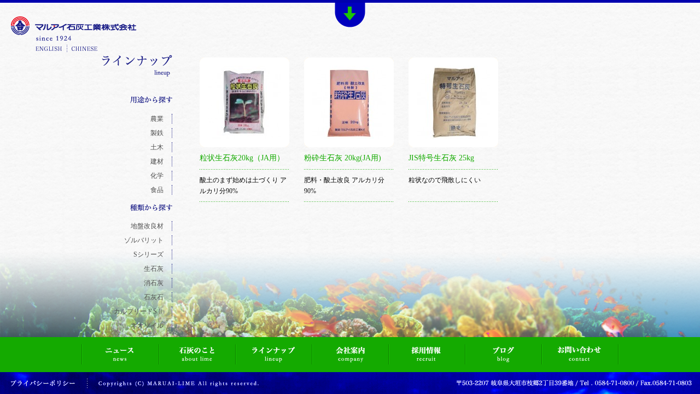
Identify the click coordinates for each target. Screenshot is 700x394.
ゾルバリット (144, 240)
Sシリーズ (148, 254)
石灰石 (154, 297)
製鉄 (157, 133)
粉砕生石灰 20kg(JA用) (342, 158)
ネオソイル (147, 325)
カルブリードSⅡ (139, 311)
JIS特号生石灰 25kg (441, 158)
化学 (157, 175)
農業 (157, 119)
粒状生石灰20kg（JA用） (242, 158)
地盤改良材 (147, 226)
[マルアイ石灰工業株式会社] (74, 35)
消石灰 (154, 283)
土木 (157, 147)
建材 (157, 161)
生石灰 (154, 269)
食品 (157, 190)
